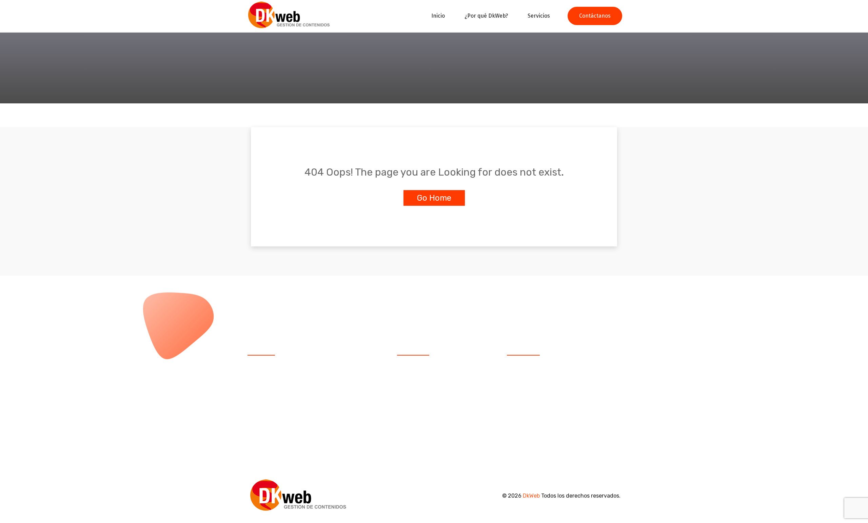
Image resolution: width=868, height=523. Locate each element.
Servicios (539, 16)
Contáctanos (595, 16)
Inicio (438, 16)
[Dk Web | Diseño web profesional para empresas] (289, 15)
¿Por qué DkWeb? (486, 16)
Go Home (434, 198)
